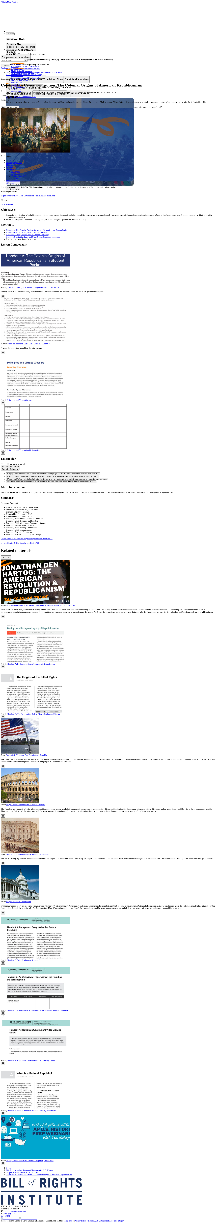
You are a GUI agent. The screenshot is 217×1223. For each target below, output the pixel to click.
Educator (10, 34)
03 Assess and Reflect (19, 176)
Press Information (18, 82)
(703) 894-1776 (9, 1214)
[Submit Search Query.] (26, 60)
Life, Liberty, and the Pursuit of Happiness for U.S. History (29, 1170)
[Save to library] (3, 296)
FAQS (95, 1221)
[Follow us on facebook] (4, 1216)
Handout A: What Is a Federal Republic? (23, 960)
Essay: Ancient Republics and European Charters (25, 805)
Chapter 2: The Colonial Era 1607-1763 (22, 1172)
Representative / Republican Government (17, 196)
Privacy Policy (17, 91)
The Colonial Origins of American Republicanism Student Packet (33, 287)
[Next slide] (8, 557)
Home (8, 1168)
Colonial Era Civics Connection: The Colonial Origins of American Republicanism (39, 1175)
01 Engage (15, 172)
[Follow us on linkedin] (2, 1216)
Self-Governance (7, 204)
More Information (13, 181)
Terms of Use (16, 89)
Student (10, 39)
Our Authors (16, 69)
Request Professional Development (25, 78)
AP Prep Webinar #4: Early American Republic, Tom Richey (30, 1160)
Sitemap (90, 1221)
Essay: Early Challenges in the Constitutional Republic (27, 854)
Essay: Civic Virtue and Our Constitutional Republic (26, 755)
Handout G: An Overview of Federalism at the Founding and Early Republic (37, 1010)
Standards (10, 183)
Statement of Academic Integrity (111, 1221)
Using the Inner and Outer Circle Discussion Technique (29, 344)
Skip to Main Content (9, 2)
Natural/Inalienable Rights (45, 196)
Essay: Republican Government (18, 902)
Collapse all (14, 469)
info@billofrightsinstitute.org (14, 1211)
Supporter (10, 44)
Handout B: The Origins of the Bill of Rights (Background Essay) (33, 714)
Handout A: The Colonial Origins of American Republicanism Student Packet (37, 230)
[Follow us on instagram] (6, 1216)
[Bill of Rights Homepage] (46, 31)
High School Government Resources (25, 69)
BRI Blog (15, 67)
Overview (10, 160)
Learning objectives (14, 163)
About (9, 49)
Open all (5, 469)
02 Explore (15, 174)
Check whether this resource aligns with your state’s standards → (26, 539)
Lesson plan (11, 169)
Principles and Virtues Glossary (19, 400)
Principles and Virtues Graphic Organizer (23, 450)
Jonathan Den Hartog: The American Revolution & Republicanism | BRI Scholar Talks (40, 605)
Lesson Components (14, 167)
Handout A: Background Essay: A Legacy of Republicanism (31, 664)
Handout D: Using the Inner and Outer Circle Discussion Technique (33, 237)
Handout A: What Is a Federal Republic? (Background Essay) (31, 1110)
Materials (9, 165)
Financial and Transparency (22, 80)
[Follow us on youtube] (10, 1216)
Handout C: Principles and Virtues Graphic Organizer (27, 235)
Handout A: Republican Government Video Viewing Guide (31, 1060)
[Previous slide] (3, 557)
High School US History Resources (25, 66)
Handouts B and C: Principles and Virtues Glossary (26, 232)
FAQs (13, 71)
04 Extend (15, 178)
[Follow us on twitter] (8, 1216)
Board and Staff (17, 64)
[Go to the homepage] (108, 1191)
